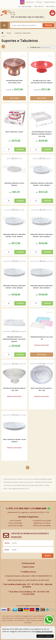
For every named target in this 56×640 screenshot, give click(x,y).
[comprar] (14, 149)
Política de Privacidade (44, 631)
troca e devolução (15, 523)
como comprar (15, 520)
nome (7, 543)
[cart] (52, 13)
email (7, 549)
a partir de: (10, 90)
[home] (8, 13)
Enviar (48, 555)
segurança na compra (42, 523)
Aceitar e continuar (45, 636)
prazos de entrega (15, 525)
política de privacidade (42, 525)
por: (10, 141)
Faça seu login (27, 6)
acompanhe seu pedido (42, 520)
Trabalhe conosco (28, 572)
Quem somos (28, 567)
